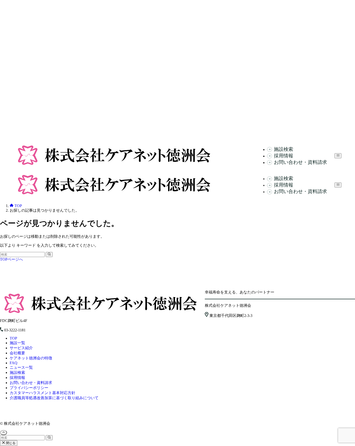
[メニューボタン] (337, 155)
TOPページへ (11, 259)
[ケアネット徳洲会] (114, 165)
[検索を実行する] (49, 254)
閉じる (10, 443)
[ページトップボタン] (3, 432)
